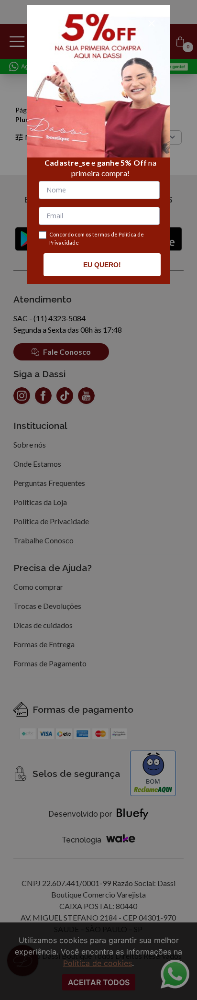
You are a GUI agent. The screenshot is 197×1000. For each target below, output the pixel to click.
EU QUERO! (102, 265)
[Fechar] (151, 23)
